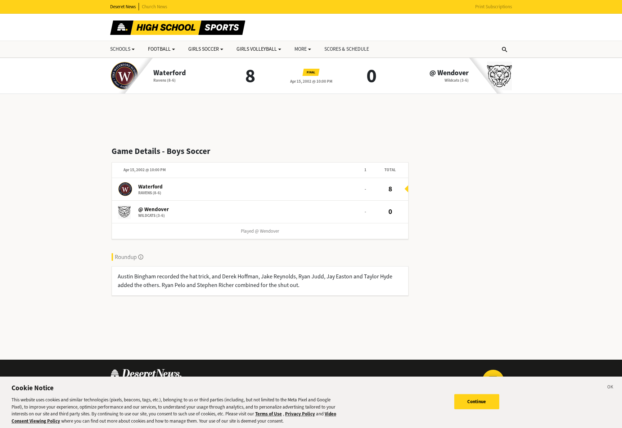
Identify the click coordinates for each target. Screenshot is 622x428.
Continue (476, 402)
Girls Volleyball (256, 49)
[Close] (610, 388)
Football (159, 49)
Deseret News (123, 7)
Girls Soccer (203, 49)
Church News (154, 7)
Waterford (169, 73)
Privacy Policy (300, 414)
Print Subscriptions (493, 7)
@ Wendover (449, 73)
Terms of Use (268, 414)
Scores (346, 49)
